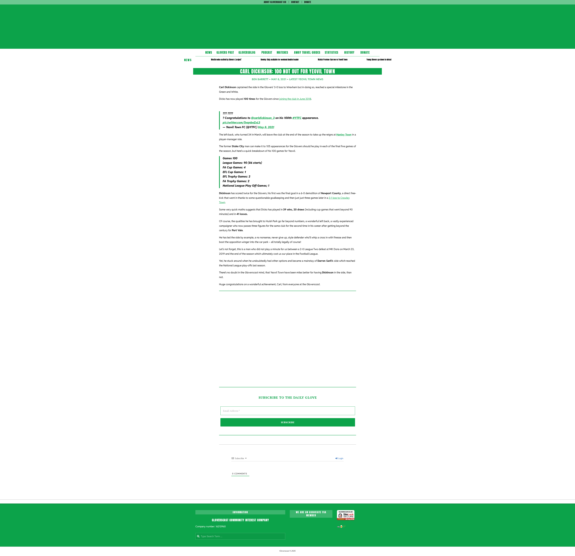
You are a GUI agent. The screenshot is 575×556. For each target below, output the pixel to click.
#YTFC (296, 118)
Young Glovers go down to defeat (379, 59)
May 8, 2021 (266, 127)
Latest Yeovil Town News (306, 79)
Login (340, 458)
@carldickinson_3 (263, 118)
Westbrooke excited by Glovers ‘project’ (226, 59)
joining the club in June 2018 (295, 98)
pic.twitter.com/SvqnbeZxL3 (241, 122)
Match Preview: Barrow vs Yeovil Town (332, 59)
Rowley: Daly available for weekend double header (280, 59)
